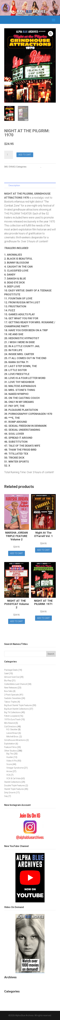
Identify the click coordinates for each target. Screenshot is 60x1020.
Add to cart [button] (16, 553)
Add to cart (24, 154)
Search (51, 654)
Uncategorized (12, 997)
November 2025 (13, 983)
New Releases (34, 167)
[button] (50, 33)
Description (14, 185)
